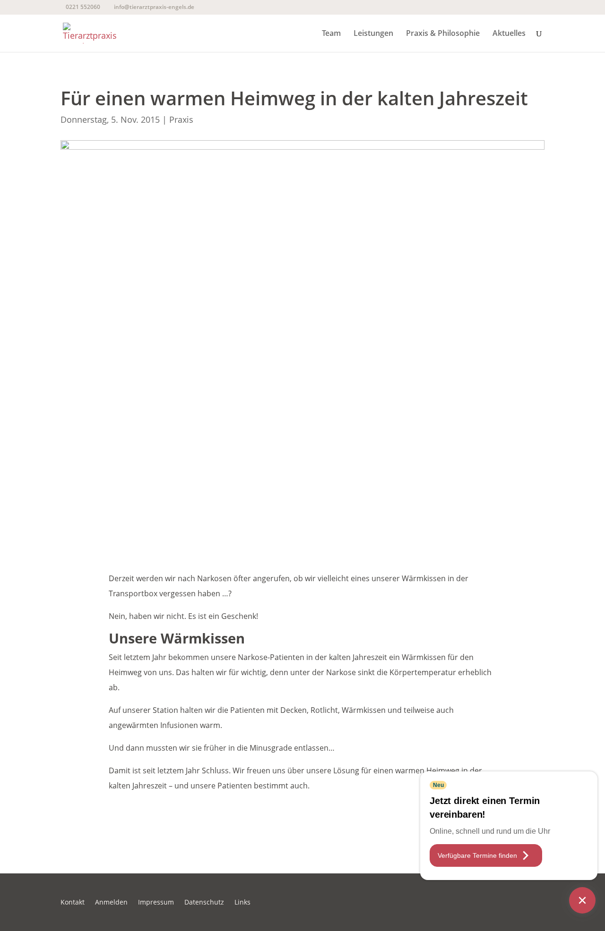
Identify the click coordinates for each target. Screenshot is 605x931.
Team (331, 34)
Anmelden (111, 902)
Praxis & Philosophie (443, 34)
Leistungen (373, 34)
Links (242, 902)
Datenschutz (204, 902)
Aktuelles (509, 34)
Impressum (156, 902)
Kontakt (72, 902)
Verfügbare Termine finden (477, 855)
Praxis (181, 119)
